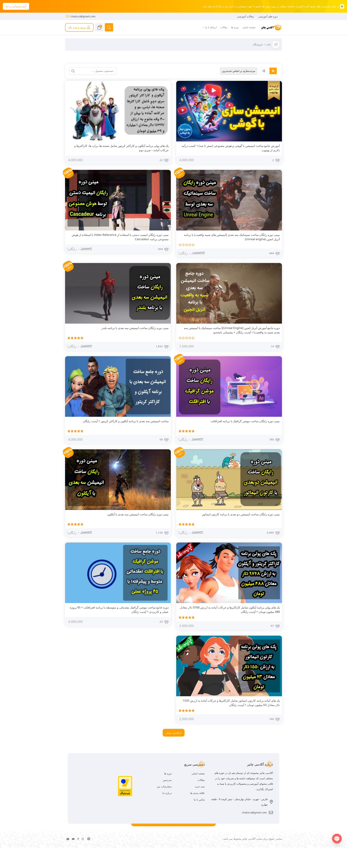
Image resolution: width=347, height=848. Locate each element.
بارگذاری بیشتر (173, 732)
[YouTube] (73, 839)
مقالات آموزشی (245, 16)
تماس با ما (199, 799)
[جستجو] (73, 71)
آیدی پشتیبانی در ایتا (16, 6)
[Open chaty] (337, 838)
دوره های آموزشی (268, 16)
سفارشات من (164, 786)
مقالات (201, 780)
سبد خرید (200, 786)
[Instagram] (83, 839)
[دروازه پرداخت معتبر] (125, 785)
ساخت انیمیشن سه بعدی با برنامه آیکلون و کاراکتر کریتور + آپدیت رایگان (126, 421)
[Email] (68, 839)
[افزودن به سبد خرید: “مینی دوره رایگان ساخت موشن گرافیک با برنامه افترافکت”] (276, 421)
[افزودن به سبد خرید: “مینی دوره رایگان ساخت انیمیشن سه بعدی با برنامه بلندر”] (165, 328)
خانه (268, 44)
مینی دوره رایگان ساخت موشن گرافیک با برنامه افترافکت (245, 421)
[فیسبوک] (78, 839)
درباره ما (167, 793)
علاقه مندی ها (197, 793)
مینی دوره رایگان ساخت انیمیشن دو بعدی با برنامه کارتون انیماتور (241, 514)
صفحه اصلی (198, 773)
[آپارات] (89, 839)
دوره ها (168, 773)
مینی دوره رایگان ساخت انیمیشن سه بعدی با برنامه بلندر (135, 328)
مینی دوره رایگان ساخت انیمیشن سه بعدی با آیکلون (138, 514)
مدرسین (167, 780)
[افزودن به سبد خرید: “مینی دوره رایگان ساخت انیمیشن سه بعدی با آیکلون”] (165, 514)
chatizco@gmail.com (82, 16)
